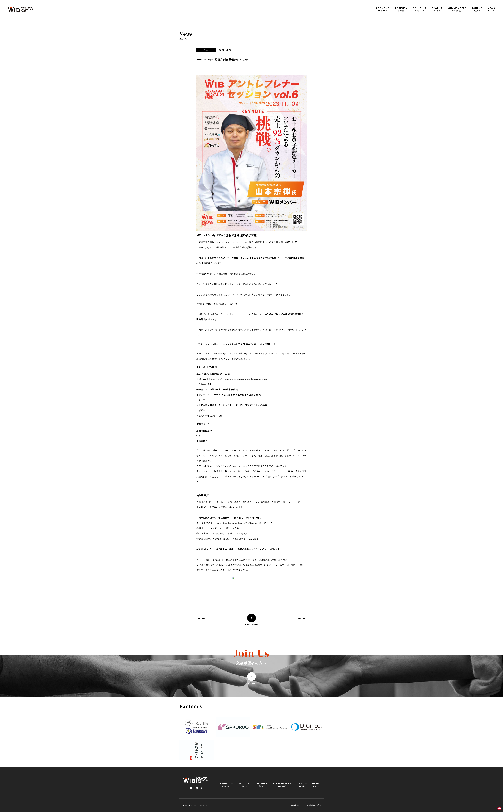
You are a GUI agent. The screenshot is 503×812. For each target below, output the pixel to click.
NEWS (491, 9)
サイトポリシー (276, 805)
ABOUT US (382, 9)
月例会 (206, 50)
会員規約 (295, 805)
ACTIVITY (401, 9)
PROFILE (437, 9)
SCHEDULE (420, 9)
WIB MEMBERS (457, 9)
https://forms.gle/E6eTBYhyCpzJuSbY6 (241, 523)
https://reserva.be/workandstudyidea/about (246, 379)
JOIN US (477, 9)
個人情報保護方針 (314, 805)
